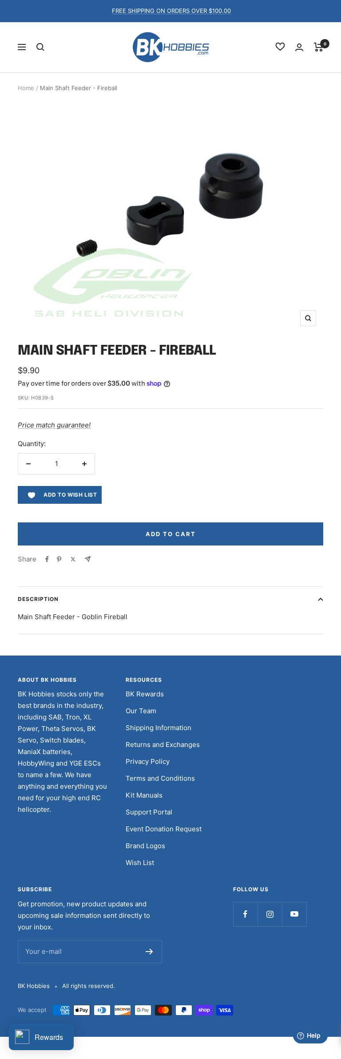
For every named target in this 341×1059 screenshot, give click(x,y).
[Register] (149, 951)
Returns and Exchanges (163, 744)
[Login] (299, 47)
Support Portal (149, 812)
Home (26, 87)
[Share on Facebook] (47, 559)
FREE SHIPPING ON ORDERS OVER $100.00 (171, 10)
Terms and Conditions (160, 778)
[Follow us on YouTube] (294, 914)
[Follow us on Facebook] (245, 914)
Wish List (140, 862)
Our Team (141, 711)
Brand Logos (145, 846)
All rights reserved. (88, 985)
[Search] (40, 47)
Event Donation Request (164, 829)
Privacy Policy (148, 761)
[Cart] (318, 47)
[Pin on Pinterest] (59, 559)
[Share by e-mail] (88, 559)
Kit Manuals (144, 795)
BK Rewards (145, 694)
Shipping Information (158, 727)
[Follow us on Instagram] (270, 914)
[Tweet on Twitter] (73, 559)
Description (38, 599)
